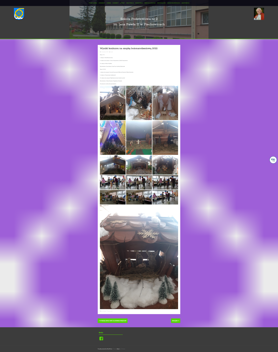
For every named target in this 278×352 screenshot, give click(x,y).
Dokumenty (116, 3)
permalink (110, 311)
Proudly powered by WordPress (105, 348)
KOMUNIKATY (102, 3)
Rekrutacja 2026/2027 (150, 3)
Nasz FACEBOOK (185, 3)
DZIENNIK (109, 3)
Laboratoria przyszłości (173, 3)
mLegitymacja (130, 3)
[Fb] (101, 339)
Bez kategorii (103, 311)
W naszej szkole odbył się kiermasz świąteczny (113, 321)
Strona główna (93, 3)
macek (111, 51)
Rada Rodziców (161, 3)
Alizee (118, 348)
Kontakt (122, 3)
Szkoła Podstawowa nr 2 (139, 19)
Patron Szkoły (139, 3)
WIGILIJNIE (175, 321)
